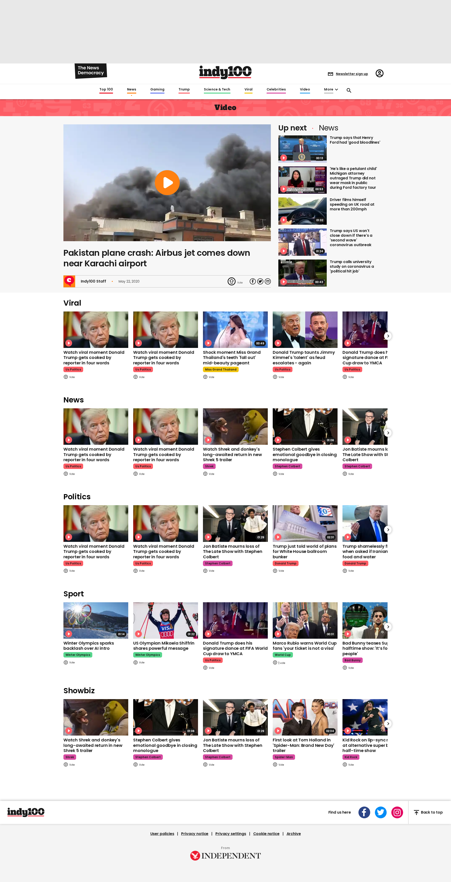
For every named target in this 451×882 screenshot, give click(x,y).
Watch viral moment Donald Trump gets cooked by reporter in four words (93, 357)
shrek (209, 466)
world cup (283, 655)
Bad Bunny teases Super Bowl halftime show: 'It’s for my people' (373, 648)
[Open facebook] (364, 812)
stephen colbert (287, 466)
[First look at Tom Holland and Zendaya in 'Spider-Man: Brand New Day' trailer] (305, 717)
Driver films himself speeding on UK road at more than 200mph (352, 204)
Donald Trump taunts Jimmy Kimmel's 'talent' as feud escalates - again (304, 357)
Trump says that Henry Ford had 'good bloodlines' (355, 140)
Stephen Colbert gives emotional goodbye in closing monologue (305, 454)
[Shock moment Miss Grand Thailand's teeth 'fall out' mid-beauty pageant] (235, 329)
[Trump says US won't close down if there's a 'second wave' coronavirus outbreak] (302, 242)
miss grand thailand (221, 369)
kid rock (351, 757)
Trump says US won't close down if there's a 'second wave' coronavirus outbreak (351, 238)
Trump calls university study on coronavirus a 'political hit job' (352, 266)
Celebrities (276, 89)
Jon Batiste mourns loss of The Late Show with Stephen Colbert (372, 454)
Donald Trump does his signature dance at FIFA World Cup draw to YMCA (374, 357)
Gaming (157, 89)
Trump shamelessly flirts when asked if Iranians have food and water (372, 551)
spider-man (284, 757)
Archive (294, 833)
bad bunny (353, 660)
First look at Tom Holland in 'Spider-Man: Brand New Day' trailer (303, 745)
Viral (249, 89)
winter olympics (78, 655)
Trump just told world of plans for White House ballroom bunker (305, 551)
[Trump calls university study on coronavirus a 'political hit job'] (302, 273)
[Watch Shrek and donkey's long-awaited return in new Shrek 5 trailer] (235, 426)
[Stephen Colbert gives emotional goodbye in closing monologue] (305, 426)
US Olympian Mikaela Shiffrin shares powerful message (163, 645)
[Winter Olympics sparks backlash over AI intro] (95, 620)
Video (305, 89)
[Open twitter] (381, 812)
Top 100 (106, 89)
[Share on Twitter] (260, 281)
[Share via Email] (268, 281)
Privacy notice (194, 833)
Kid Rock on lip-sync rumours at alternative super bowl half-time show (373, 745)
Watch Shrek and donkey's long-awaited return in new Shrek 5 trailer (232, 454)
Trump (184, 89)
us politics (73, 369)
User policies (162, 833)
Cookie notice (266, 833)
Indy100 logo (225, 72)
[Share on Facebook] (253, 281)
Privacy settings (230, 833)
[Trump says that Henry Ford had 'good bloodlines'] (302, 149)
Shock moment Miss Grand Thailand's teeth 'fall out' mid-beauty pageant (232, 357)
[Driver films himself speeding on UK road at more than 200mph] (302, 211)
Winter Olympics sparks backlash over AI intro (88, 645)
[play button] (167, 182)
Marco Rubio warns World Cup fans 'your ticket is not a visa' (305, 645)
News (131, 89)
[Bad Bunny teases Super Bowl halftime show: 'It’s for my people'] (374, 620)
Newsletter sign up (352, 73)
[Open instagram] (397, 812)
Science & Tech (217, 89)
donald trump (285, 563)
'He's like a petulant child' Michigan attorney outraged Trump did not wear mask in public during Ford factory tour (353, 178)
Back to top (432, 812)
